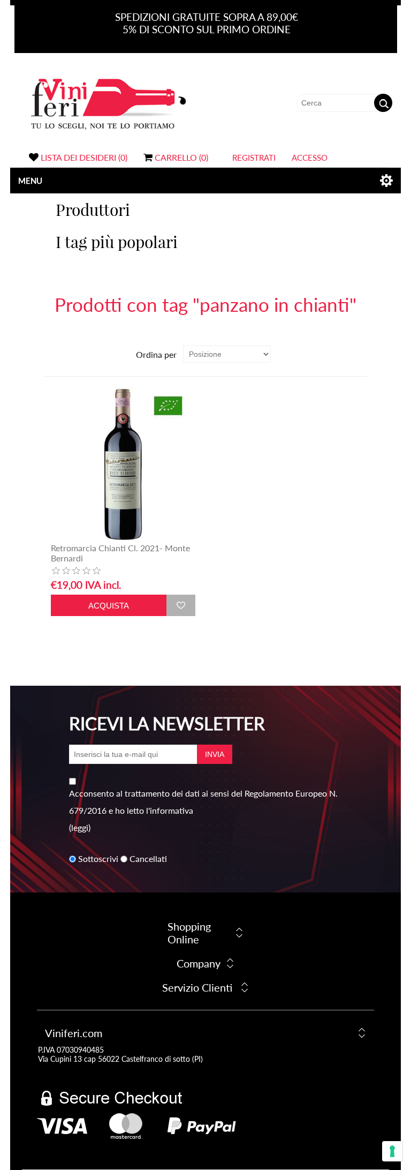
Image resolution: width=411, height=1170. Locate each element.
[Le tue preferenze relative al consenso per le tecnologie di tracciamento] (392, 1151)
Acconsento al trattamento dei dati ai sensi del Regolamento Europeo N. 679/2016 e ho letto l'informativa (203, 801)
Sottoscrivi (98, 859)
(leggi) (79, 827)
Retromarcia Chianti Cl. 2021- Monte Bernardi (120, 553)
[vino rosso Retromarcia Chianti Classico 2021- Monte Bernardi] (123, 465)
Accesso (310, 157)
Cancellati (148, 859)
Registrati (254, 157)
